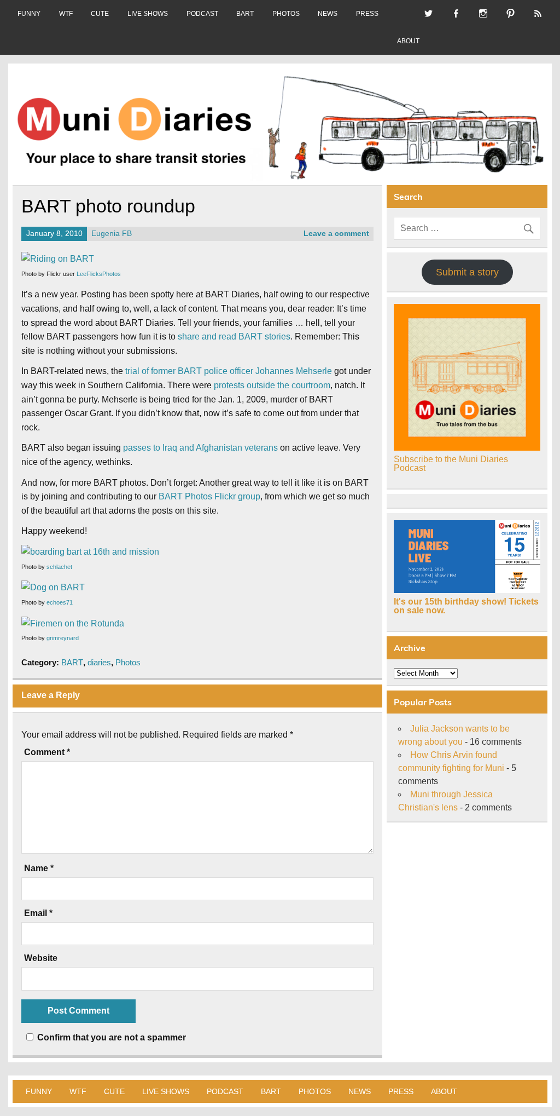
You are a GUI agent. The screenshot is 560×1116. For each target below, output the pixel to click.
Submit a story (467, 272)
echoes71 (59, 602)
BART (245, 14)
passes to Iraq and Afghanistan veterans (200, 447)
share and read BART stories (234, 336)
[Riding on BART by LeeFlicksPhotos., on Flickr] (57, 258)
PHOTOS (286, 14)
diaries (99, 662)
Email (38, 913)
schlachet (59, 566)
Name (39, 868)
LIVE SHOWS (147, 14)
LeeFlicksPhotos (99, 274)
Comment (47, 752)
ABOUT (408, 41)
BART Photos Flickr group (209, 496)
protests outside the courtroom (272, 385)
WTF (66, 14)
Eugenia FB (111, 233)
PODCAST (202, 14)
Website (40, 958)
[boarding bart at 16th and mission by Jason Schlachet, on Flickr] (90, 551)
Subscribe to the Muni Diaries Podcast (451, 464)
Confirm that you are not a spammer (110, 1037)
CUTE (100, 14)
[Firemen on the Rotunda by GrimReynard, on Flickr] (72, 623)
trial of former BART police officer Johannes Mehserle (228, 371)
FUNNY (29, 14)
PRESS (367, 14)
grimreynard (62, 638)
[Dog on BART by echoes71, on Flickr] (53, 587)
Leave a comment (336, 233)
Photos (128, 662)
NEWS (327, 14)
